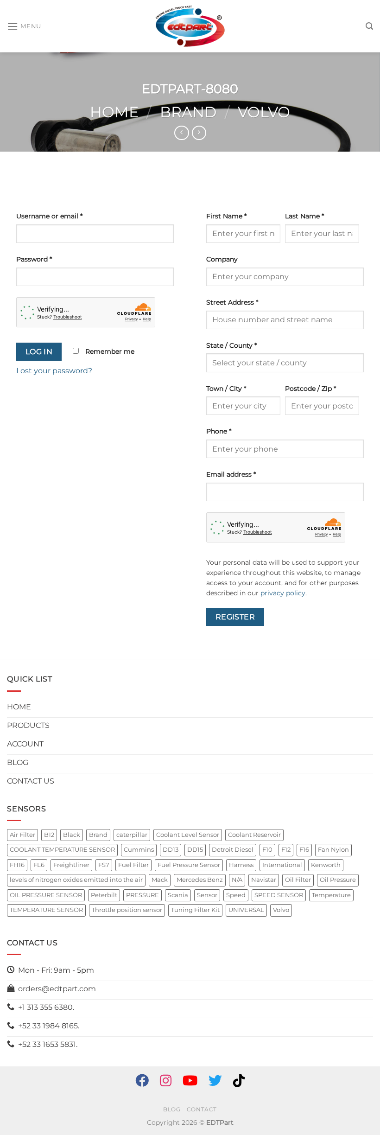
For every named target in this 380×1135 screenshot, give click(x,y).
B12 (49, 834)
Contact (202, 1109)
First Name (226, 216)
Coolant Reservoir (254, 834)
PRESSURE (142, 895)
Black (71, 834)
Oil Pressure (338, 879)
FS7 (103, 864)
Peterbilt (104, 895)
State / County (231, 345)
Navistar (263, 879)
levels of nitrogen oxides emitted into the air (76, 879)
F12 (286, 849)
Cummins (139, 849)
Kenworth (326, 864)
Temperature (331, 895)
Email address (231, 474)
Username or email (49, 216)
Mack (160, 879)
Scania (178, 895)
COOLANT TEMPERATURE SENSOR (62, 849)
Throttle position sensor (127, 909)
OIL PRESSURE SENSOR (46, 895)
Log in (39, 351)
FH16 (17, 864)
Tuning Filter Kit (195, 909)
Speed (236, 895)
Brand (188, 112)
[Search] (369, 26)
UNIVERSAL (246, 909)
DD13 (170, 849)
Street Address (232, 302)
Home (114, 112)
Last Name (304, 216)
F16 (304, 849)
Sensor (207, 895)
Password (34, 259)
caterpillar (131, 834)
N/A (237, 879)
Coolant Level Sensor (187, 834)
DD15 (195, 849)
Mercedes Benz (200, 879)
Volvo (264, 112)
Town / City (226, 388)
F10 (267, 849)
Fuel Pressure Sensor (189, 864)
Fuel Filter (133, 864)
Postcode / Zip (310, 388)
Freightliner (71, 864)
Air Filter (22, 834)
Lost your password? (54, 370)
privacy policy (282, 593)
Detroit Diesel (232, 849)
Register (235, 616)
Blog (171, 1109)
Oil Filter (298, 879)
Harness (241, 864)
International (282, 864)
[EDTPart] (190, 26)
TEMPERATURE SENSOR (46, 909)
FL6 (38, 864)
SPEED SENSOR (278, 895)
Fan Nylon (333, 849)
